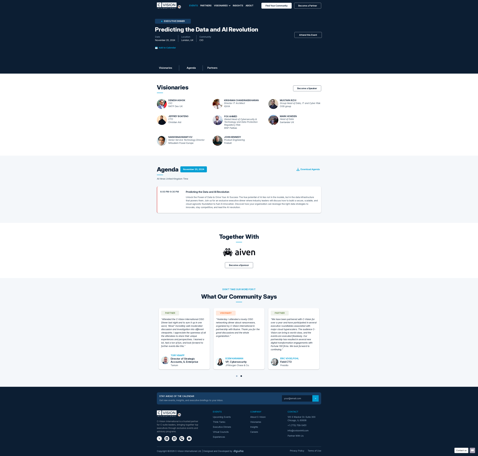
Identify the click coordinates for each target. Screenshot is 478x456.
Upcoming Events (222, 417)
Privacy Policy (297, 450)
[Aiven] (239, 252)
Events (193, 5)
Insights (238, 5)
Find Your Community (276, 5)
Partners (205, 5)
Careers (254, 432)
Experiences (219, 437)
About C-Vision (258, 417)
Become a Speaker (307, 88)
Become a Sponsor (280, 68)
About (250, 5)
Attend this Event (308, 35)
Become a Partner (307, 5)
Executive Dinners (222, 427)
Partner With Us (296, 435)
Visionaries (165, 67)
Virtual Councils (221, 432)
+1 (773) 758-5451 (297, 425)
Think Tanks (219, 422)
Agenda (191, 67)
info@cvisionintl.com (298, 430)
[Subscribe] (315, 398)
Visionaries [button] (221, 5)
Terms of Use (314, 450)
